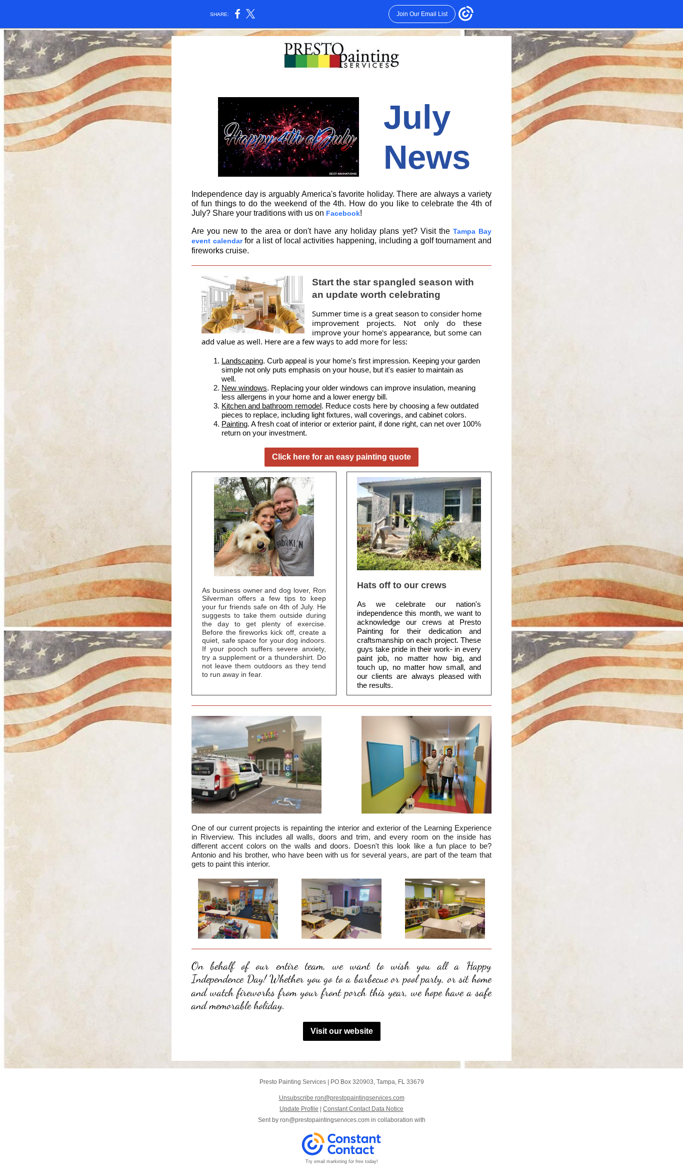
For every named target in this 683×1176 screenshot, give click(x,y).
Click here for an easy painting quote (341, 457)
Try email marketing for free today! (342, 1161)
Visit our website (341, 1031)
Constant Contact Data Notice (363, 1108)
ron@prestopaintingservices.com (325, 1119)
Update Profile (299, 1108)
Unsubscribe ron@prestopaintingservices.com (341, 1097)
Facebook (343, 213)
